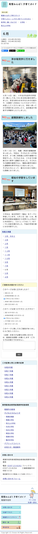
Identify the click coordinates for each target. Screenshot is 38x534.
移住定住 (6, 527)
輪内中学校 (10, 440)
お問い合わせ (7, 507)
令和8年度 (8, 367)
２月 (6, 244)
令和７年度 (8, 371)
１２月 (7, 251)
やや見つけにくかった (13, 321)
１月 (6, 247)
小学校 (22, 22)
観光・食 (6, 522)
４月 (6, 277)
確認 (19, 354)
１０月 (7, 258)
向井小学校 (10, 430)
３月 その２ (10, 236)
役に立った (9, 293)
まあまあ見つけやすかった (14, 315)
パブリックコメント (12, 443)
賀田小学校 (10, 433)
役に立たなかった (11, 304)
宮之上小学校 (6, 25)
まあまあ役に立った (12, 296)
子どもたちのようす (12, 413)
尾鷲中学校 (10, 436)
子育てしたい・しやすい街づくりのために (16, 19)
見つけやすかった (11, 312)
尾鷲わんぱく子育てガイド (10, 15)
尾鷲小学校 (10, 420)
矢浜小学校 (10, 426)
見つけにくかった (11, 324)
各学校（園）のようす (9, 22)
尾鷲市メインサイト (10, 517)
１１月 (7, 255)
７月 (6, 266)
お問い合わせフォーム (12, 479)
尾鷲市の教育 (9, 409)
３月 (6, 240)
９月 (6, 262)
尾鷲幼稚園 (10, 416)
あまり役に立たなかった (14, 301)
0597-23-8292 (14, 466)
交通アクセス (7, 512)
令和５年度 (6, 232)
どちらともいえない (12, 298)
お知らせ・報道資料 (12, 447)
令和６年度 (8, 378)
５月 (6, 273)
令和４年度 (8, 393)
